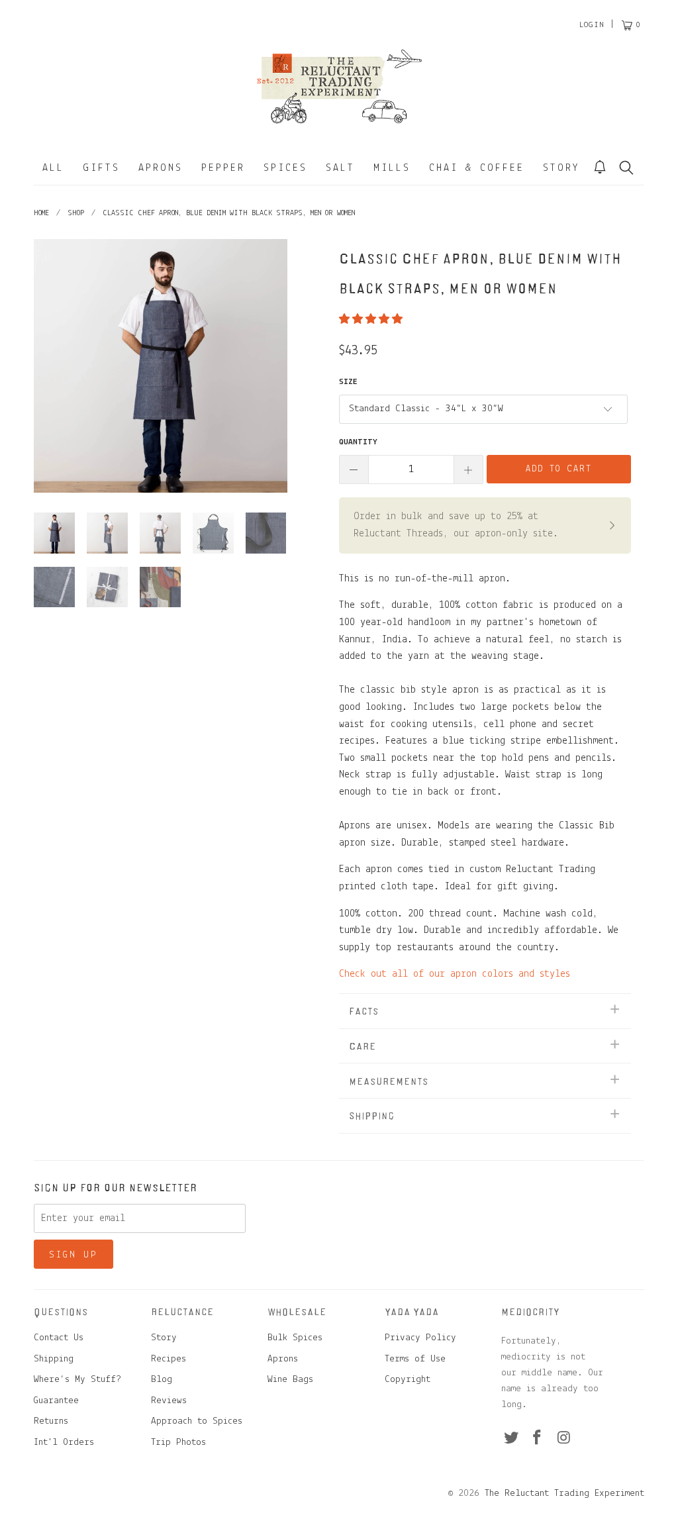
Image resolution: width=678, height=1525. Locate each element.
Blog (161, 1380)
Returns (51, 1421)
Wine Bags (290, 1380)
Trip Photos (178, 1443)
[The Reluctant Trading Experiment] (339, 86)
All (53, 168)
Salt (340, 168)
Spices (285, 168)
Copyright (407, 1380)
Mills (392, 168)
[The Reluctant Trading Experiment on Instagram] (564, 1439)
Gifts (101, 168)
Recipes (168, 1359)
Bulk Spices (294, 1338)
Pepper (223, 168)
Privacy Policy (420, 1338)
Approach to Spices (196, 1421)
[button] (371, 320)
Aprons (160, 168)
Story (561, 168)
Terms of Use (415, 1359)
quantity (358, 442)
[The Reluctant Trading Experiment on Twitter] (511, 1439)
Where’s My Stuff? (77, 1380)
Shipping (53, 1359)
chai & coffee (476, 168)
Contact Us (58, 1338)
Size (348, 381)
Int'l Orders (64, 1443)
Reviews (169, 1401)
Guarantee (56, 1401)
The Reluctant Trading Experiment (564, 1494)
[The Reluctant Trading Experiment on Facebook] (538, 1439)
